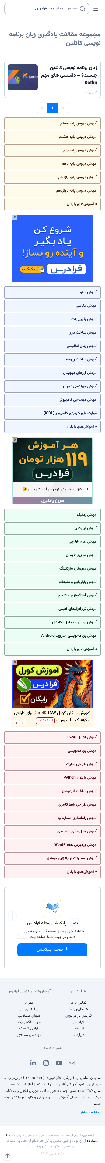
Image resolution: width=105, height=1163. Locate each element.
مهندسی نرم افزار (29, 1035)
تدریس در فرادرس (78, 1016)
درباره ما (78, 1035)
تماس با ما (78, 1003)
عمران (29, 1003)
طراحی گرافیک (29, 1029)
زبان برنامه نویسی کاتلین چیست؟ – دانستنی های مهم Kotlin (69, 75)
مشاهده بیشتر (90, 1112)
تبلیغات (78, 1029)
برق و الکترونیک (29, 1022)
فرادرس (78, 1022)
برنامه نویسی (29, 1009)
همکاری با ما (78, 1009)
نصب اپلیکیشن (50, 949)
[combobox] (43, 8)
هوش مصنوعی (29, 1016)
